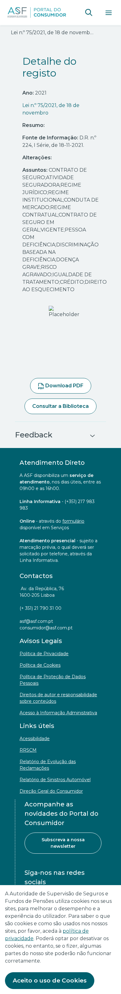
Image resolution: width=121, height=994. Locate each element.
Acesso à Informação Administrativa (58, 713)
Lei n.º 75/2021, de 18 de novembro (50, 109)
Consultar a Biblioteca (60, 406)
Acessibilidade (35, 738)
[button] (88, 12)
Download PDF (63, 386)
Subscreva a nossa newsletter (63, 843)
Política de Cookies (40, 665)
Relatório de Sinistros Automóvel (55, 779)
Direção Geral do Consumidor (51, 791)
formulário (73, 521)
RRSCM (28, 750)
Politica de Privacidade (44, 653)
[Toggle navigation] (108, 12)
